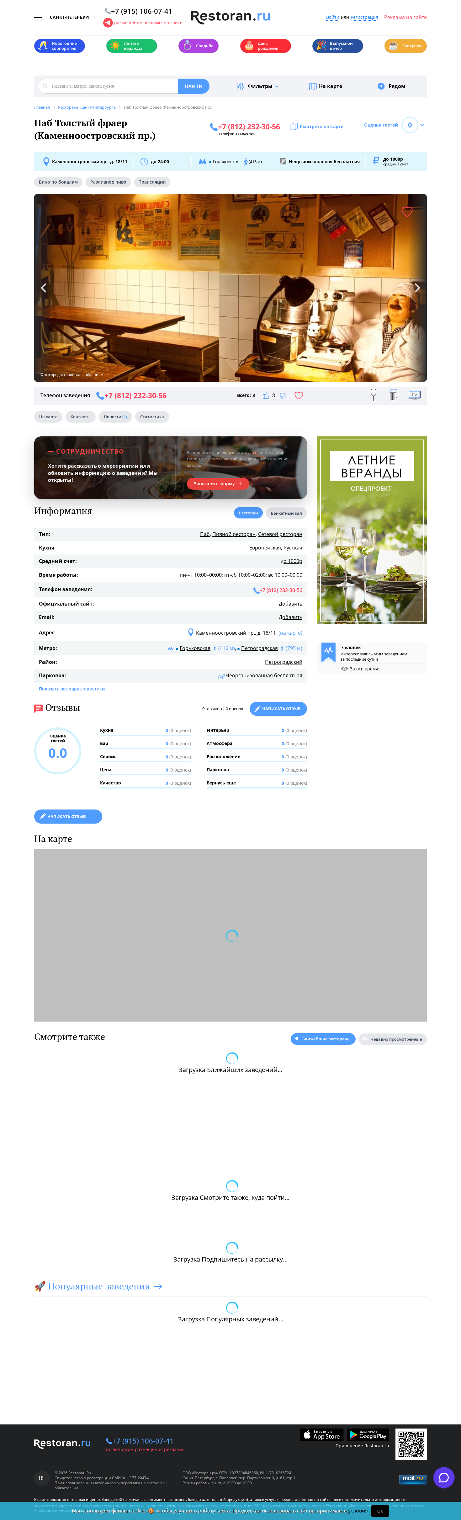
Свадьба (198, 45)
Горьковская (195, 648)
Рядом (397, 86)
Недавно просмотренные (396, 1039)
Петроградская (259, 648)
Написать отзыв (281, 708)
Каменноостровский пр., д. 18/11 (89, 161)
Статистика (152, 416)
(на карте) (290, 632)
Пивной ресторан (234, 534)
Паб (205, 534)
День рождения (261, 45)
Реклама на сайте (405, 17)
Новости (115, 416)
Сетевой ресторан (280, 534)
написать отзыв (66, 816)
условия (358, 1510)
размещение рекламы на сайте (148, 22)
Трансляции (152, 182)
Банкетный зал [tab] (286, 513)
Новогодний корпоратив (57, 45)
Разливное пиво (108, 182)
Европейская (265, 547)
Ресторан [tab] (248, 513)
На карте (330, 86)
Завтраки (405, 45)
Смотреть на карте (321, 126)
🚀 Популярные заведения (92, 1286)
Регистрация (364, 17)
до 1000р (291, 561)
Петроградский (283, 661)
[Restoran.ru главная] (230, 18)
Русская (292, 547)
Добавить (290, 603)
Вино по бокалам (58, 182)
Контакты (81, 416)
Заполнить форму (214, 484)
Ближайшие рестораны (326, 1039)
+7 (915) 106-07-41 (143, 1441)
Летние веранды (126, 45)
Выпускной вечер (334, 45)
